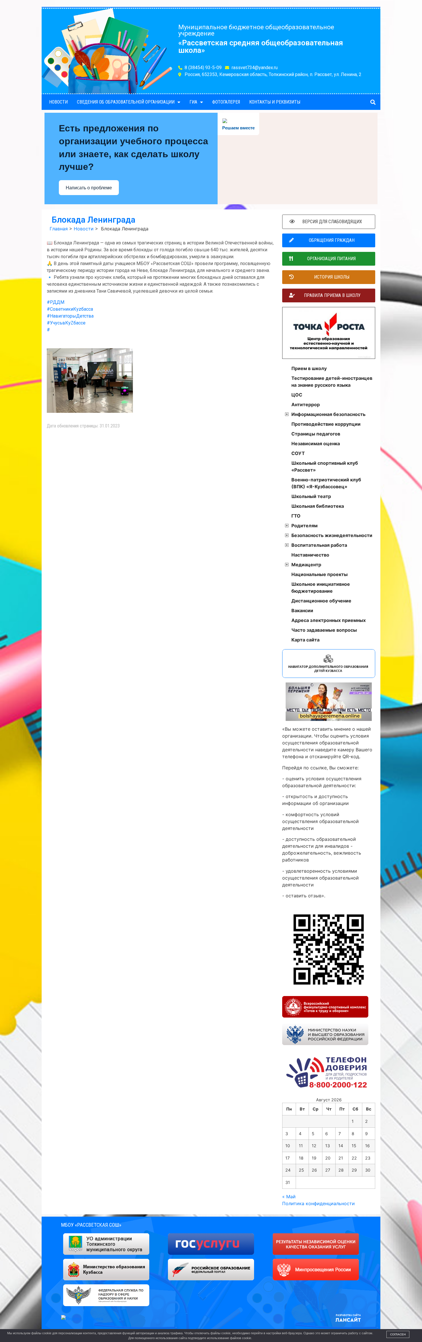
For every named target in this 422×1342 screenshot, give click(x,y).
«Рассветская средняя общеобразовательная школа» (260, 46)
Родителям (304, 525)
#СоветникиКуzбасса (70, 309)
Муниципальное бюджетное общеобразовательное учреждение (256, 30)
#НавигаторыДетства (70, 316)
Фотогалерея (226, 102)
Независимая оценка (315, 443)
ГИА (193, 102)
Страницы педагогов (315, 434)
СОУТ (298, 453)
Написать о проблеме (89, 187)
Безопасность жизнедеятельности (331, 535)
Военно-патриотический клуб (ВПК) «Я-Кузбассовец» (326, 483)
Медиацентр (306, 564)
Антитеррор (305, 404)
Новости (58, 102)
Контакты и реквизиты (274, 102)
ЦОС (296, 395)
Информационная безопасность (328, 414)
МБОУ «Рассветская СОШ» (91, 1225)
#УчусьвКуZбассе (66, 323)
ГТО (296, 516)
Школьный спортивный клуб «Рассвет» (324, 466)
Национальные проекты (319, 574)
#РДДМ (55, 302)
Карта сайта (305, 640)
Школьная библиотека (317, 506)
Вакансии (302, 610)
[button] (373, 102)
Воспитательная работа (319, 545)
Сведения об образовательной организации (126, 102)
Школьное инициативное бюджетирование (320, 587)
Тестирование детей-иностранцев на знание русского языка (331, 381)
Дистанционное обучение (321, 601)
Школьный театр (311, 496)
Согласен (398, 1334)
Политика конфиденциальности (318, 1203)
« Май (289, 1196)
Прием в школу (309, 368)
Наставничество (310, 555)
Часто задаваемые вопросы (324, 630)
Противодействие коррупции (326, 424)
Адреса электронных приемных (328, 620)
